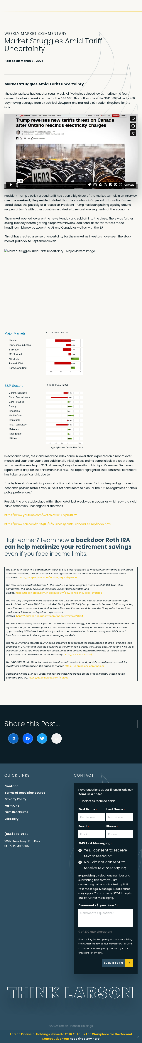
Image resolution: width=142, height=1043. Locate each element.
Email (83, 826)
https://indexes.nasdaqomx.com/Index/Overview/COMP (50, 616)
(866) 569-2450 (16, 834)
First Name (87, 809)
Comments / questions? (98, 905)
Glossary (11, 819)
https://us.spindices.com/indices (84, 666)
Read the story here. (85, 1039)
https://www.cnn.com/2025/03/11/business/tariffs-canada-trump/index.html (57, 524)
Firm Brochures (16, 812)
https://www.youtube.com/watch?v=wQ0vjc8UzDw (40, 515)
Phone (112, 826)
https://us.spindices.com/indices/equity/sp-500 (48, 577)
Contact (11, 786)
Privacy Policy (15, 799)
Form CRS (11, 806)
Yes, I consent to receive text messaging (105, 853)
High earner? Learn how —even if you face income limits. (70, 547)
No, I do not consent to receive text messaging (105, 865)
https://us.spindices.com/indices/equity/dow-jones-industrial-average (59, 593)
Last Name (115, 809)
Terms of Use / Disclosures (24, 793)
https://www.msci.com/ (78, 654)
